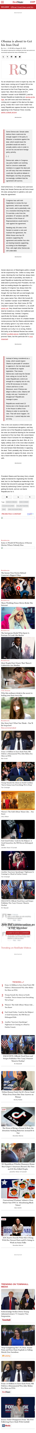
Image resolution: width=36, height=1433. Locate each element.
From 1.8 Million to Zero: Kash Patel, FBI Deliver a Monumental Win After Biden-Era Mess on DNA (17, 753)
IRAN (3, 509)
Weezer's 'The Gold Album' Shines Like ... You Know (17, 813)
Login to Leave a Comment (18, 933)
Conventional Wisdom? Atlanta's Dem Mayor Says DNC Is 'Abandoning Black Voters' (18, 1202)
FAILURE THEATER (22, 506)
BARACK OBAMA (11, 502)
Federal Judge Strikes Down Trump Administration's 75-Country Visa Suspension (15, 1313)
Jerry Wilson (5, 816)
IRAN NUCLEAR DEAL (15, 509)
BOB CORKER (24, 502)
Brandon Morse (18, 1136)
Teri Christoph (5, 787)
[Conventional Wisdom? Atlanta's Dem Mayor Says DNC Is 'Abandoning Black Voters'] (18, 1189)
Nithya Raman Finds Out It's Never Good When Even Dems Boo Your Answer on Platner (18, 1094)
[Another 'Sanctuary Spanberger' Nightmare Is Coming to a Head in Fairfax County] (18, 860)
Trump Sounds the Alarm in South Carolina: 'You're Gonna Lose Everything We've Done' (17, 783)
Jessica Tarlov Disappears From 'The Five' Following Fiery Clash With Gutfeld (17, 1420)
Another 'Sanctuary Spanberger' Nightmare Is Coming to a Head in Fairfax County (17, 873)
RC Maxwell (4, 908)
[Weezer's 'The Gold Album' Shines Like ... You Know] (18, 800)
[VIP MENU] (32, 2)
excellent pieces (13, 334)
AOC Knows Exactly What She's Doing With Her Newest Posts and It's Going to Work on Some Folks (18, 1240)
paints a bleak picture (9, 112)
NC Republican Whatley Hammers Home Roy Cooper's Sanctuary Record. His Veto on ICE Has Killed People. (18, 1166)
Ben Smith (4, 758)
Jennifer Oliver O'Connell (9, 847)
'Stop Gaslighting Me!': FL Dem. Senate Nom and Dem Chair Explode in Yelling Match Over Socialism (17, 1349)
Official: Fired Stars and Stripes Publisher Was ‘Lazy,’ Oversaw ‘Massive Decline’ (23, 7)
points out (4, 308)
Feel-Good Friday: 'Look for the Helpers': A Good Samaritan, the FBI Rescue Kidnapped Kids (17, 843)
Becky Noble (18, 1100)
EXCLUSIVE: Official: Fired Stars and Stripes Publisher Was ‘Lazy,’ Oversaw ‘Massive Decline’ (17, 903)
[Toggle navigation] (2, 2)
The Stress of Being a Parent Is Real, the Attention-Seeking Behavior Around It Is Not (18, 1130)
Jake (4, 48)
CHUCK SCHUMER (8, 506)
